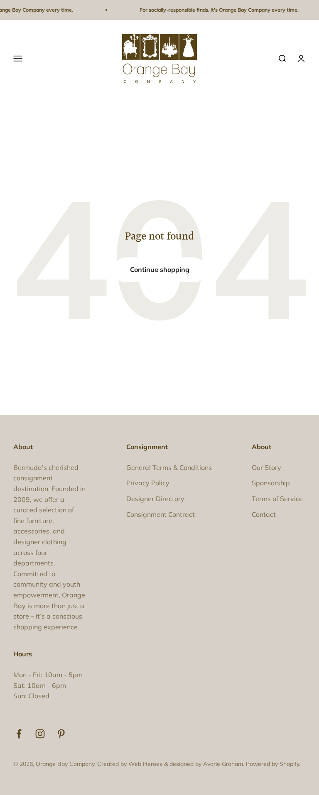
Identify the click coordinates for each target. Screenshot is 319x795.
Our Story (266, 467)
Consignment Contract (160, 514)
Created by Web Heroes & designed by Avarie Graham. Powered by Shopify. (198, 764)
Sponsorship (271, 483)
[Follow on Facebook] (19, 733)
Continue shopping (159, 269)
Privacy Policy (147, 483)
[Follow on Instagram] (40, 733)
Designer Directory (155, 498)
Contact (264, 514)
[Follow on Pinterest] (61, 733)
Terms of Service (277, 498)
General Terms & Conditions (169, 467)
